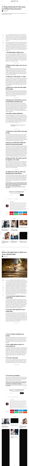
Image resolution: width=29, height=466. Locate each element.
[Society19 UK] (14, 1)
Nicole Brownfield (6, 10)
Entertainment (3, 240)
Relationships (3, 228)
